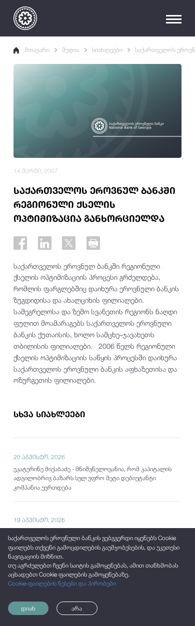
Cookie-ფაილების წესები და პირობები (62, 583)
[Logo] (25, 18)
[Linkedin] (45, 243)
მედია (71, 49)
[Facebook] (20, 243)
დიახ (28, 608)
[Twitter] (69, 243)
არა (77, 608)
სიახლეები (107, 49)
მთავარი (37, 49)
